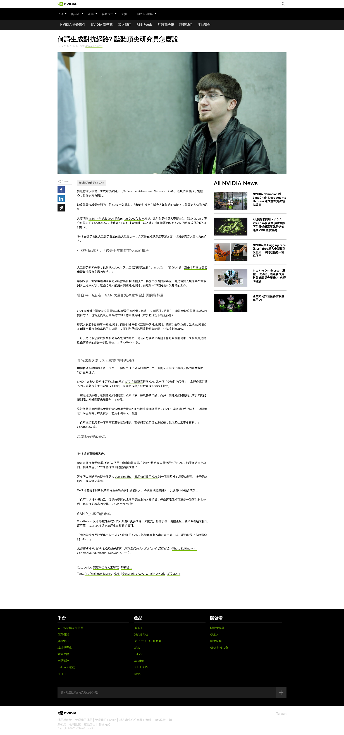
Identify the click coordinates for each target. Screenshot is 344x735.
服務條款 (160, 720)
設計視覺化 (65, 647)
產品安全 (204, 24)
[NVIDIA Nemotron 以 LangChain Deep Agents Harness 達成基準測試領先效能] (230, 201)
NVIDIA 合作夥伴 (72, 24)
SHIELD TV (141, 667)
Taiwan (281, 713)
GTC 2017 (173, 573)
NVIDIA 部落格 (102, 24)
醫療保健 (63, 654)
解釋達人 (126, 567)
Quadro (139, 660)
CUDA (214, 634)
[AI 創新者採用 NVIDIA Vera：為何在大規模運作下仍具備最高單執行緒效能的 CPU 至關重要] (230, 227)
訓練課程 (216, 641)
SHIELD (63, 673)
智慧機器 (63, 634)
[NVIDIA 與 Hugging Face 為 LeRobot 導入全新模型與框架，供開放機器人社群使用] (230, 252)
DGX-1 (138, 628)
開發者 (75, 14)
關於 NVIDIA (145, 14)
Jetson (138, 654)
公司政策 (75, 724)
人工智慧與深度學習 (70, 628)
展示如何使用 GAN (146, 476)
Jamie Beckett (93, 45)
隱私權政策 (65, 720)
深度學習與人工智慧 (106, 567)
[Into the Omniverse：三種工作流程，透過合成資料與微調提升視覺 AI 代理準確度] (230, 278)
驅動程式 (107, 14)
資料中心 (63, 641)
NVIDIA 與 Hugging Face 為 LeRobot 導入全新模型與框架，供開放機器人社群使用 (269, 250)
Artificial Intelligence (98, 573)
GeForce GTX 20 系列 (147, 641)
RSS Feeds (144, 24)
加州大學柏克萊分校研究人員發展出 (151, 463)
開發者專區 (217, 628)
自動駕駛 (63, 660)
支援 (124, 14)
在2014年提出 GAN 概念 (104, 218)
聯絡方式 (104, 724)
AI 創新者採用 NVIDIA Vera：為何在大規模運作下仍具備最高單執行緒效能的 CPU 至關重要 (269, 225)
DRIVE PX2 (141, 634)
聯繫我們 (185, 24)
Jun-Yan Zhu (123, 476)
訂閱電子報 (166, 24)
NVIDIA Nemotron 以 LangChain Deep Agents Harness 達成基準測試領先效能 (269, 199)
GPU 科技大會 (128, 223)
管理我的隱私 (83, 720)
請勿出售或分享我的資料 (135, 720)
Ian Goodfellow (134, 218)
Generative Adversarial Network (143, 573)
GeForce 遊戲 (66, 667)
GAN (117, 573)
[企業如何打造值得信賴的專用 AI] (230, 303)
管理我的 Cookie (105, 720)
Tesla (137, 673)
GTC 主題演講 (134, 381)
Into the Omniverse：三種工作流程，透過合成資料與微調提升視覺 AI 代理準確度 (269, 276)
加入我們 (124, 24)
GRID (137, 647)
